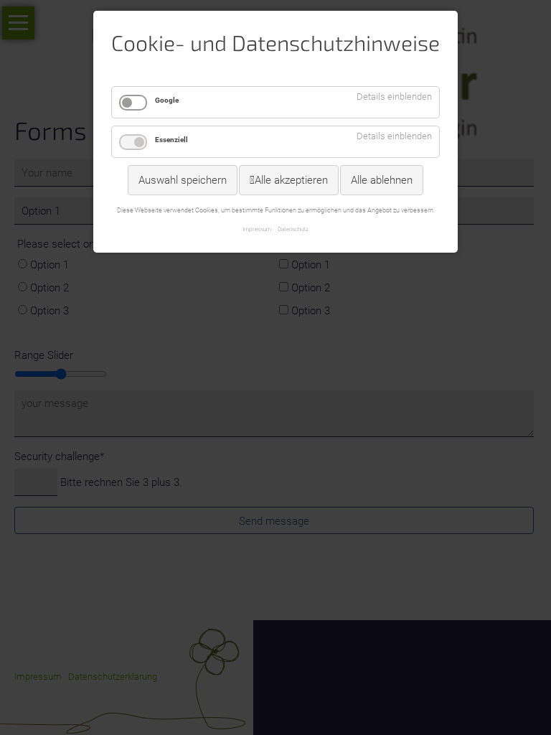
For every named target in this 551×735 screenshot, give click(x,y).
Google (167, 100)
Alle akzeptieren (291, 180)
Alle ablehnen (382, 180)
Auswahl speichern (182, 180)
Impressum (256, 229)
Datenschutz (293, 229)
